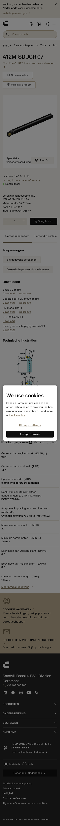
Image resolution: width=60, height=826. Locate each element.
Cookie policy (17, 415)
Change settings (30, 425)
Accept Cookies (30, 434)
